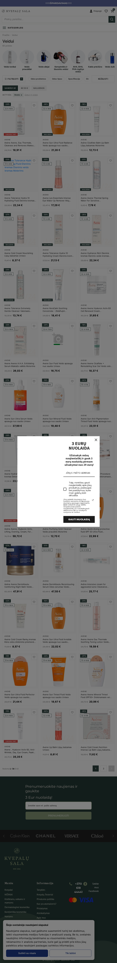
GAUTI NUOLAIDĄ (79, 519)
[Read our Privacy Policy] (93, 500)
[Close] (96, 440)
